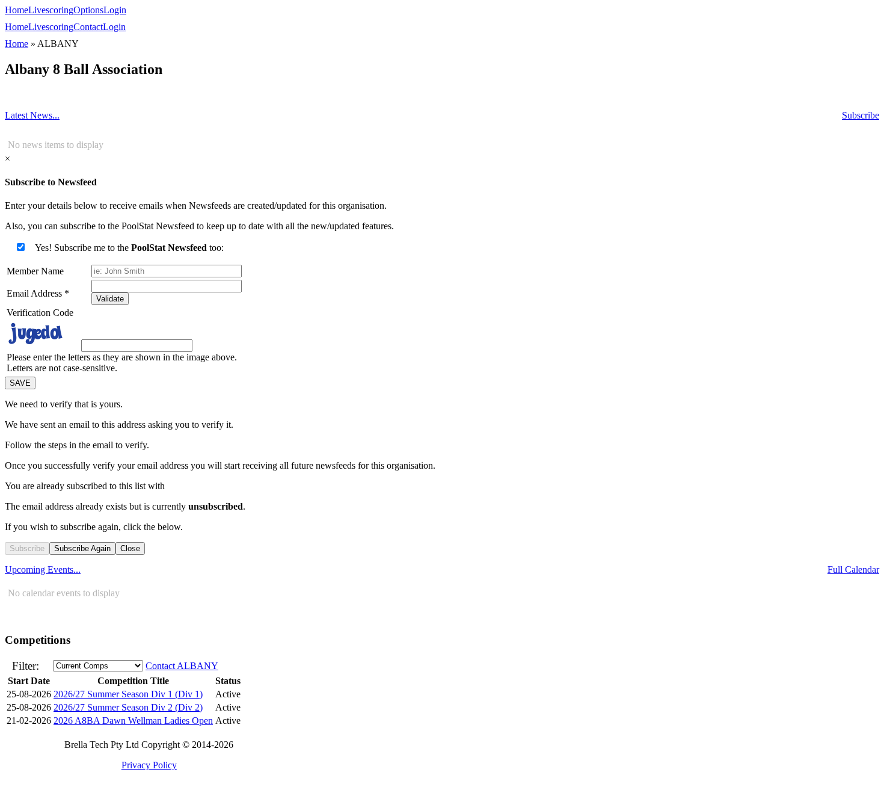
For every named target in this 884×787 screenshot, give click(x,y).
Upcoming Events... (43, 569)
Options (88, 10)
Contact (88, 27)
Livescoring (50, 10)
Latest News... (32, 115)
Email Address (38, 293)
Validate (110, 298)
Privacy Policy (149, 765)
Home (16, 10)
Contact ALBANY (182, 666)
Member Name (35, 271)
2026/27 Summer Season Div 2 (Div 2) (128, 707)
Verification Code (40, 312)
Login (114, 10)
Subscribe (860, 115)
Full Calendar (853, 569)
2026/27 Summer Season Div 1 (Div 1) (128, 694)
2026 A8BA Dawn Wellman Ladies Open (133, 720)
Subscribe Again (82, 548)
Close (130, 548)
